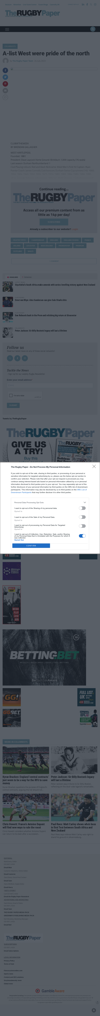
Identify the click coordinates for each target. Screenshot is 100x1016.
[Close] (94, 467)
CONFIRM (31, 546)
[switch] (82, 508)
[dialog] (50, 508)
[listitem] (50, 502)
